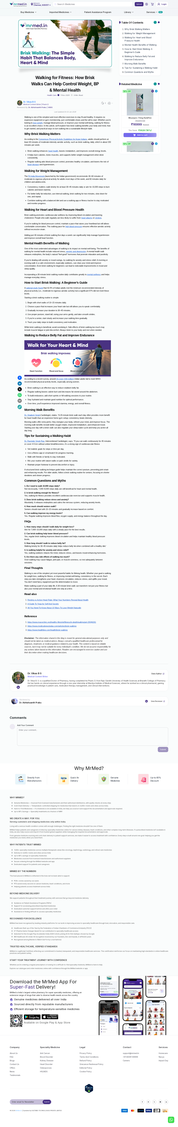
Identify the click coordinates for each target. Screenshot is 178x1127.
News (12, 1071)
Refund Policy (86, 1060)
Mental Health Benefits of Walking (140, 45)
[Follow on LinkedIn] (18, 687)
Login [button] (164, 4)
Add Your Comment (25, 725)
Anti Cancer (45, 1053)
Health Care (51, 95)
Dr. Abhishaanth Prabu (37, 107)
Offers (12, 1068)
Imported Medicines (59, 12)
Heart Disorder (46, 1064)
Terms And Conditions (89, 1057)
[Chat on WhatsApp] (171, 1120)
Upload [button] (139, 4)
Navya (161, 1057)
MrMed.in (19, 1110)
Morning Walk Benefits (135, 63)
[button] (146, 4)
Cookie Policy (86, 1071)
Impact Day (163, 1060)
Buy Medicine (27, 12)
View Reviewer (156, 701)
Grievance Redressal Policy (91, 1064)
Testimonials (15, 1075)
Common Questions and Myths (139, 72)
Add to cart (142, 135)
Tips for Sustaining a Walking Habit (140, 68)
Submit (47, 1102)
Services (150, 12)
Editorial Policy (86, 1068)
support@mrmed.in (131, 1053)
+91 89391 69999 (130, 1057)
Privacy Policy (86, 1053)
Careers (126, 1060)
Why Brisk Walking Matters (137, 29)
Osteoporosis (46, 1068)
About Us (14, 1053)
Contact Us (14, 1064)
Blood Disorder (46, 1057)
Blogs (12, 1060)
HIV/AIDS (44, 1071)
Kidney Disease (46, 1060)
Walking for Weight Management (139, 33)
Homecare (163, 1053)
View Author (156, 674)
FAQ (11, 1057)
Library (127, 12)
